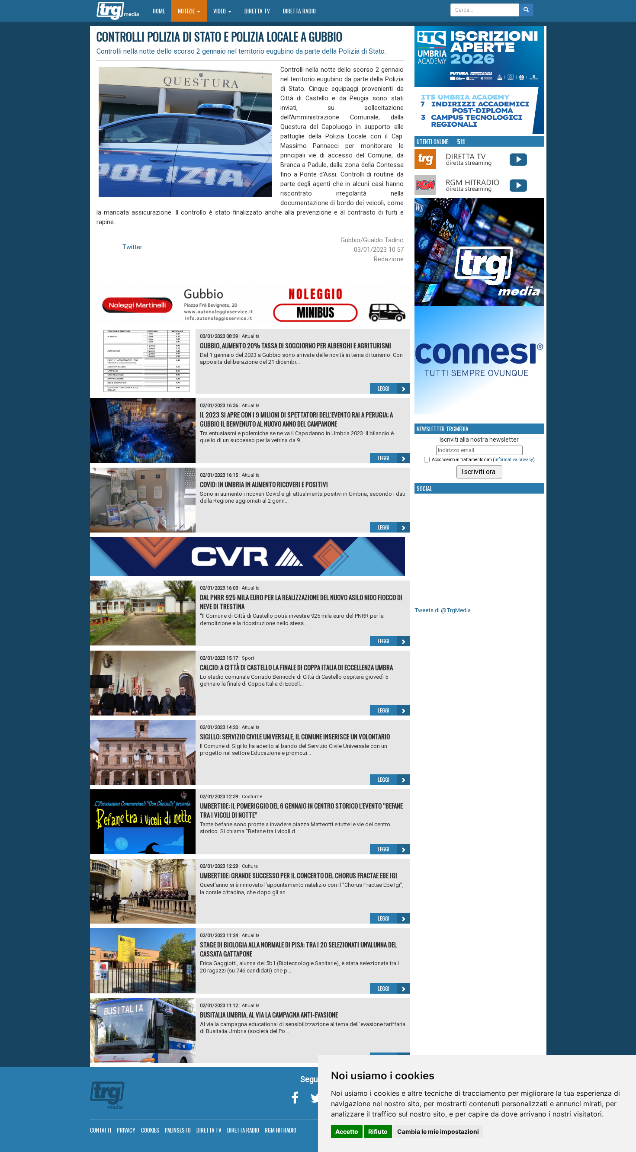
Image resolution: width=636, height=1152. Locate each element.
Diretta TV (257, 10)
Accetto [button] (346, 1131)
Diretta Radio (299, 10)
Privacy (126, 1130)
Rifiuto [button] (378, 1131)
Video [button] (220, 10)
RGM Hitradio (280, 1130)
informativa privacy (514, 459)
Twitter (132, 247)
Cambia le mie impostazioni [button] (438, 1131)
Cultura (250, 866)
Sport (248, 658)
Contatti (100, 1130)
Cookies (150, 1130)
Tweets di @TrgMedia (442, 610)
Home (162, 10)
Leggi (383, 388)
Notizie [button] (187, 10)
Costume (252, 796)
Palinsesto (178, 1130)
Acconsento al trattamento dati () (483, 459)
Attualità (251, 336)
